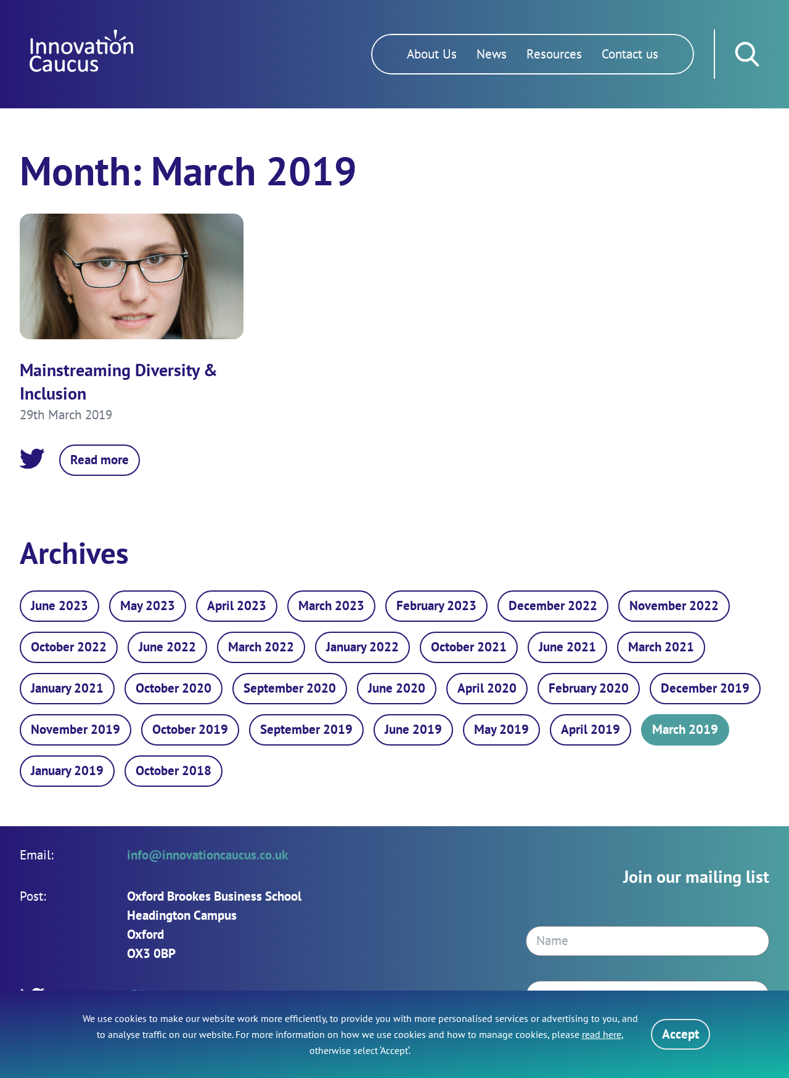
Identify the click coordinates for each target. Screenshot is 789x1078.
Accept (680, 1034)
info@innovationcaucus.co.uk (207, 855)
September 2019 (306, 729)
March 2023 (331, 605)
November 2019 (75, 729)
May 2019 (501, 729)
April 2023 (236, 605)
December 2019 (705, 688)
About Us (432, 54)
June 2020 (396, 688)
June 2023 (59, 605)
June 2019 (413, 729)
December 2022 (553, 605)
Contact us (630, 54)
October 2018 (173, 770)
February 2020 (589, 688)
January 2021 (67, 688)
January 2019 (67, 770)
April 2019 (590, 729)
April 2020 (487, 688)
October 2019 (190, 729)
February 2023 (436, 605)
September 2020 (289, 688)
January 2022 (362, 646)
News (491, 54)
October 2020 (173, 688)
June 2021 (567, 646)
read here (601, 1034)
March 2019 (685, 729)
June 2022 (167, 646)
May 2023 (147, 605)
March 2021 (661, 646)
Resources (554, 54)
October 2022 (69, 646)
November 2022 (674, 605)
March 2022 (261, 646)
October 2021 (469, 646)
